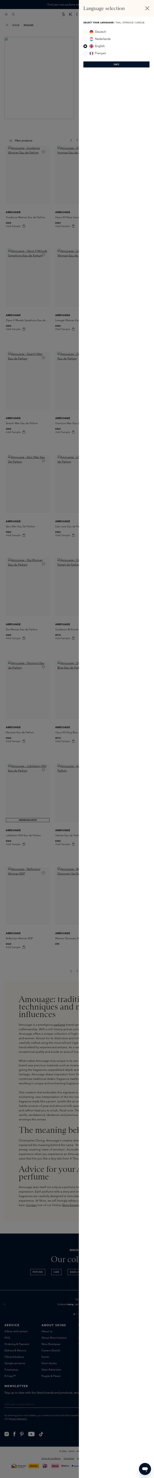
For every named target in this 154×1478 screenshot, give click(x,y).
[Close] (147, 8)
